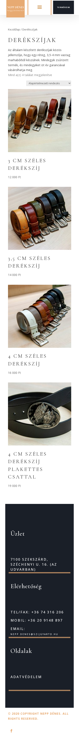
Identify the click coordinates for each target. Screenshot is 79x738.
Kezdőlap (14, 29)
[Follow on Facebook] (11, 730)
